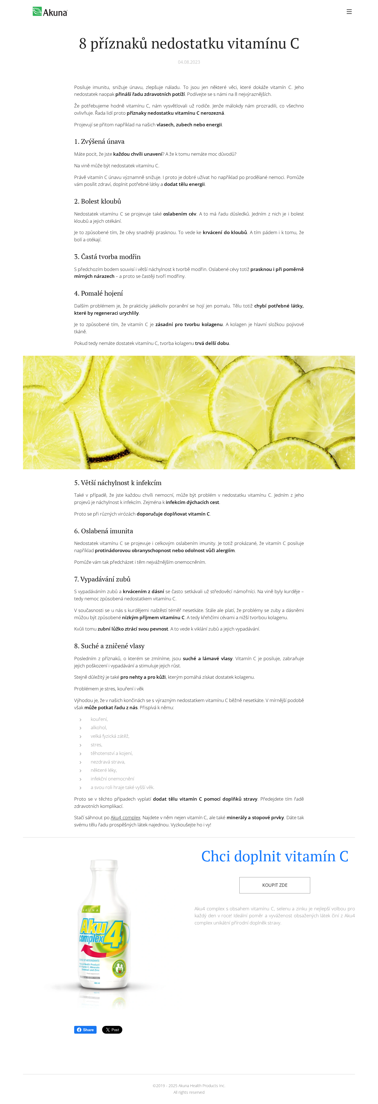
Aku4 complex (125, 817)
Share (88, 1030)
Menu (351, 11)
